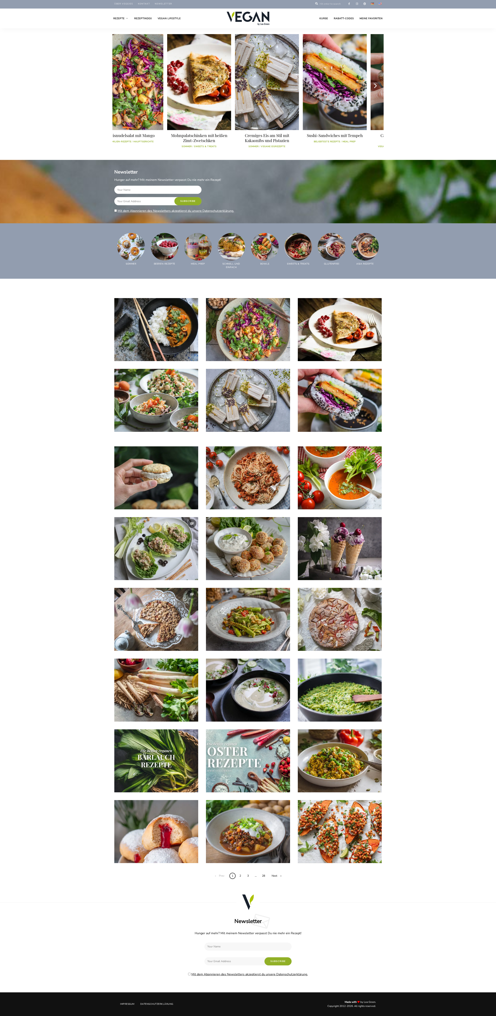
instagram (357, 4)
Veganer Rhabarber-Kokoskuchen (330, 639)
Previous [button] (121, 85)
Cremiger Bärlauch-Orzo (323, 709)
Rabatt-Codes (344, 18)
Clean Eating (335, 424)
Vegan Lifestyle (169, 18)
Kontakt (144, 3)
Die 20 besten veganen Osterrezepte (239, 780)
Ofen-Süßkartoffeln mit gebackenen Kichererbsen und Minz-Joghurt (332, 848)
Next (274, 876)
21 (340, 502)
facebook (349, 4)
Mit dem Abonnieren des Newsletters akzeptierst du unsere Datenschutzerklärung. (176, 211)
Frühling (239, 502)
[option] (146, 92)
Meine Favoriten (371, 18)
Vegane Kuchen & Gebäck (150, 643)
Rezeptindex (143, 18)
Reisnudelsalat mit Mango (231, 349)
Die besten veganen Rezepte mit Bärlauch (152, 780)
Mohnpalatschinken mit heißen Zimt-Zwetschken (333, 347)
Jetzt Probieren (129, 714)
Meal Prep (228, 141)
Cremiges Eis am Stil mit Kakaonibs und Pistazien (146, 138)
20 (173, 643)
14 (352, 643)
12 (309, 39)
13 (365, 856)
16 (376, 39)
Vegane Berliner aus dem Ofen (143, 851)
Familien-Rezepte (222, 354)
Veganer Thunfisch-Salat (139, 568)
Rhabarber (310, 643)
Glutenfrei (243, 424)
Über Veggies (123, 3)
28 (263, 876)
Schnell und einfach (342, 146)
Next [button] (375, 85)
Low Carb (217, 714)
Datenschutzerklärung (156, 1004)
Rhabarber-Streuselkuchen (141, 639)
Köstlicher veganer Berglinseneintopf (240, 851)
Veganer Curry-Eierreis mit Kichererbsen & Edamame (338, 778)
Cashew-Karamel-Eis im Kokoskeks (282, 138)
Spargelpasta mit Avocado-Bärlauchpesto (244, 639)
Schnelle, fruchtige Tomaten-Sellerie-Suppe (338, 497)
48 (159, 354)
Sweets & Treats (295, 146)
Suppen (231, 714)
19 (160, 424)
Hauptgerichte (129, 354)
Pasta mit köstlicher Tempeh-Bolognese (349, 138)
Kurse (323, 18)
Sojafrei (147, 354)
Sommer (133, 146)
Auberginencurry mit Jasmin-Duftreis (149, 349)
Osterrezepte (128, 785)
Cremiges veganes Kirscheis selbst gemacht (337, 568)
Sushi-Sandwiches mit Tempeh (214, 135)
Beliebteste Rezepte (206, 141)
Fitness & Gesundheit (249, 354)
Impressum (127, 1004)
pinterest (365, 4)
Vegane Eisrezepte (152, 146)
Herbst (307, 785)
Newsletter (163, 3)
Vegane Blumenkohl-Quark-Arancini (240, 568)
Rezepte (119, 18)
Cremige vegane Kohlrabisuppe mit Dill (242, 709)
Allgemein (365, 146)
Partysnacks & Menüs (134, 502)
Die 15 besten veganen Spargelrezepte (148, 709)
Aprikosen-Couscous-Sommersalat (147, 419)
